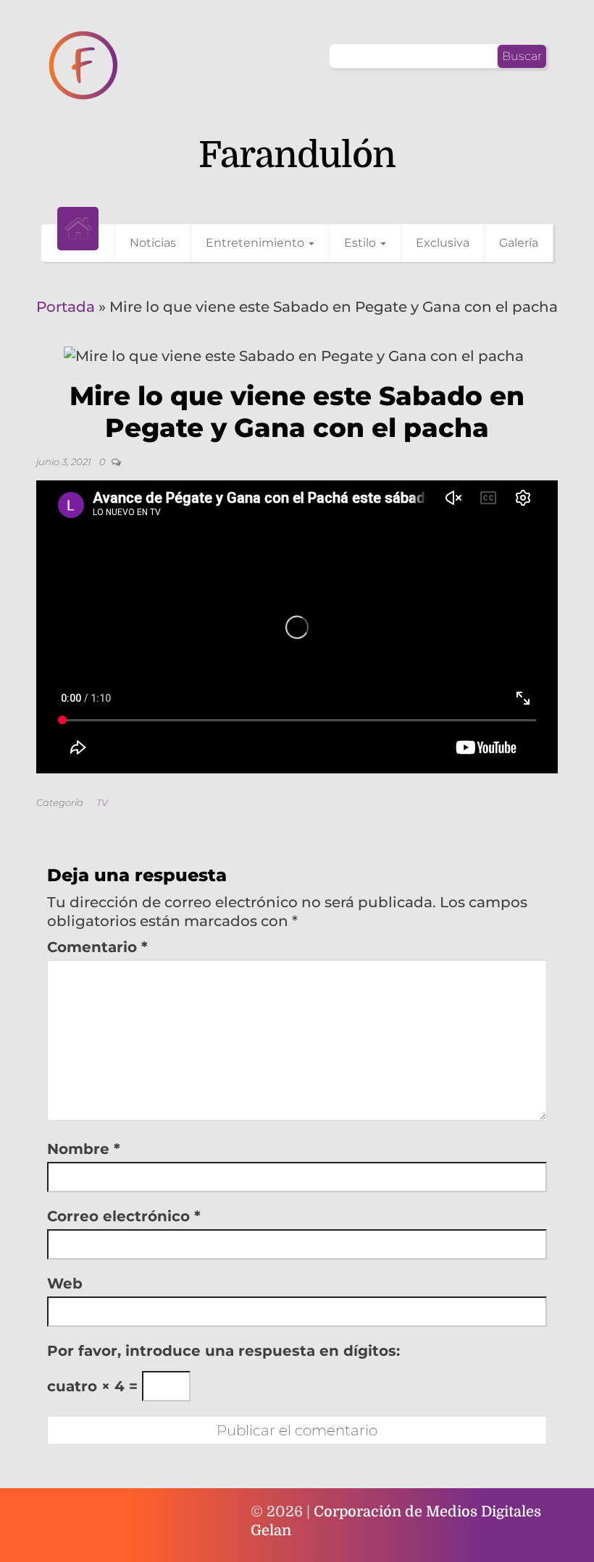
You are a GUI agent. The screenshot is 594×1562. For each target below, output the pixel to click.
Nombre (83, 1149)
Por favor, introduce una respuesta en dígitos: (223, 1350)
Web (65, 1283)
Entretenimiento (256, 243)
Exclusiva (442, 243)
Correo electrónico (124, 1216)
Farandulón (297, 155)
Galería (518, 243)
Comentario (97, 947)
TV (102, 802)
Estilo (361, 243)
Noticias (153, 243)
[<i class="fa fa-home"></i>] (78, 228)
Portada (65, 306)
